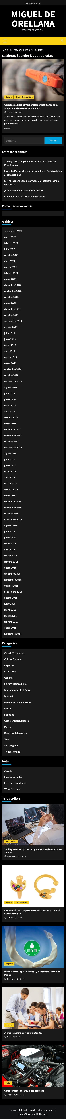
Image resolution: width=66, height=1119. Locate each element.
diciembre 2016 (12, 501)
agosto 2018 (10, 387)
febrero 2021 (11, 273)
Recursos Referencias (15, 733)
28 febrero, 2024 (13, 979)
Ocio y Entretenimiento (16, 720)
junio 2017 (10, 465)
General (9, 97)
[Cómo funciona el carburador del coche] (33, 1066)
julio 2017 (9, 459)
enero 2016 (10, 567)
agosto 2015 (10, 597)
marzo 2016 (10, 555)
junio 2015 (10, 603)
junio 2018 (10, 399)
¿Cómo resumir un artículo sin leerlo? (23, 190)
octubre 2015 (11, 585)
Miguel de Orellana (33, 19)
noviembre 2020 (13, 291)
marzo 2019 (10, 357)
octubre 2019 (11, 315)
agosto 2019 (10, 327)
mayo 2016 (10, 543)
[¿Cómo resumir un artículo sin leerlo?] (33, 1008)
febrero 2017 (11, 489)
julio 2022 (9, 249)
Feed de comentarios (15, 782)
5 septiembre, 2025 (14, 856)
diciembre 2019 (12, 309)
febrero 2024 (11, 243)
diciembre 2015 (12, 573)
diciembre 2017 (12, 429)
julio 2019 (9, 333)
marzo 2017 (10, 483)
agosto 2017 (10, 453)
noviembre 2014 (13, 633)
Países (7, 727)
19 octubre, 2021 (13, 1095)
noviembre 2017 (13, 435)
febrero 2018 (11, 417)
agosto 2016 (10, 525)
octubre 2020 (11, 297)
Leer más (7, 128)
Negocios (9, 714)
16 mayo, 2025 (12, 917)
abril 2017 (9, 477)
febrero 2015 (11, 621)
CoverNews (25, 1113)
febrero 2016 (11, 561)
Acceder (8, 770)
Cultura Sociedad (13, 659)
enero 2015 (10, 627)
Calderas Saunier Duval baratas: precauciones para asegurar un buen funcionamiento (31, 106)
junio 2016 (10, 537)
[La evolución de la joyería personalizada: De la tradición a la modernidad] (33, 886)
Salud (7, 739)
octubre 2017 (11, 441)
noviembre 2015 (13, 579)
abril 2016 (9, 549)
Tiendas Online (12, 751)
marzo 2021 (10, 267)
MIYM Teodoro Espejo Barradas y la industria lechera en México (32, 182)
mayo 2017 (10, 471)
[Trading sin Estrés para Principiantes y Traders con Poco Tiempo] (33, 824)
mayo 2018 (10, 405)
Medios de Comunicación (17, 702)
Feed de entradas (13, 776)
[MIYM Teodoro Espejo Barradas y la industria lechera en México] (33, 947)
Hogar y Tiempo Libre (24, 97)
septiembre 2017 (13, 447)
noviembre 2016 (13, 507)
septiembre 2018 (13, 381)
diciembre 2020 (12, 285)
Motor (7, 708)
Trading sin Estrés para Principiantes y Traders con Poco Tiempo (30, 163)
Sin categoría (11, 745)
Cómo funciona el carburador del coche (24, 196)
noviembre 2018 (13, 369)
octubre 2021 (11, 255)
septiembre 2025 (13, 231)
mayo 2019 (10, 345)
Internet (8, 696)
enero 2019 (10, 363)
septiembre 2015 (13, 591)
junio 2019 (10, 339)
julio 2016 (9, 531)
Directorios (10, 671)
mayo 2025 (10, 237)
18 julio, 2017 (12, 112)
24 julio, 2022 (12, 1037)
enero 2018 (10, 423)
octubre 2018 (11, 375)
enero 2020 (10, 303)
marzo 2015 (10, 615)
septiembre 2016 (13, 519)
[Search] (62, 41)
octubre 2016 (11, 513)
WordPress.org (12, 789)
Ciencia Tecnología (14, 653)
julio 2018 (9, 393)
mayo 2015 (10, 609)
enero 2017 (10, 495)
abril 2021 (9, 261)
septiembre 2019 (13, 321)
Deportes (9, 665)
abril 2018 (9, 411)
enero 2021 (10, 279)
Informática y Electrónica (17, 690)
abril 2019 (9, 351)
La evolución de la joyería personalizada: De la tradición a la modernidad (33, 173)
